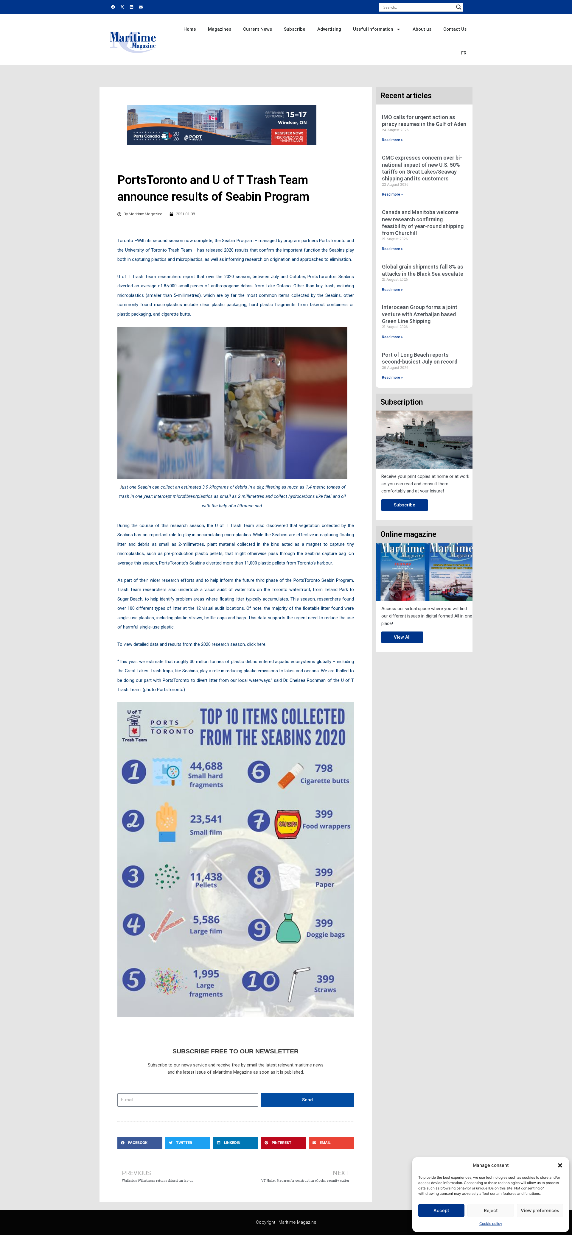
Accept (441, 1210)
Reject (491, 1210)
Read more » (392, 140)
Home (190, 29)
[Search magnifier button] (459, 7)
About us (422, 29)
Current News (257, 29)
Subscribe (294, 29)
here (261, 644)
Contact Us (455, 29)
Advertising (329, 29)
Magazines (219, 29)
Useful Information (373, 29)
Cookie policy (490, 1223)
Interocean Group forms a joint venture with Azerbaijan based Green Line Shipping (419, 314)
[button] (560, 1165)
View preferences (540, 1210)
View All (402, 637)
